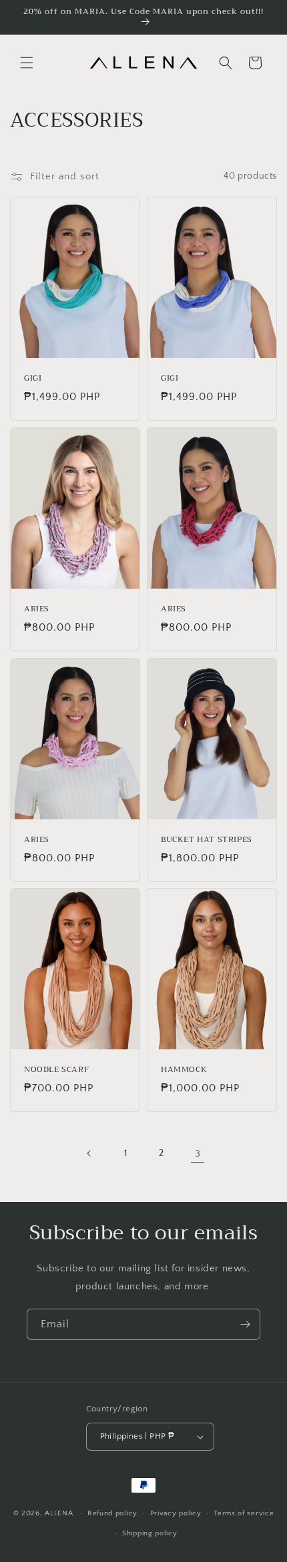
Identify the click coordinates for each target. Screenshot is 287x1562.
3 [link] (198, 1153)
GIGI (32, 378)
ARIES (36, 609)
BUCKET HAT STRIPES (206, 840)
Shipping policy (150, 1533)
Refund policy (112, 1513)
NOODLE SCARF (56, 1070)
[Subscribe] (245, 1324)
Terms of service (244, 1513)
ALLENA (59, 1513)
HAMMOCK (184, 1070)
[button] (26, 62)
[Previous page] (89, 1153)
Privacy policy (176, 1513)
